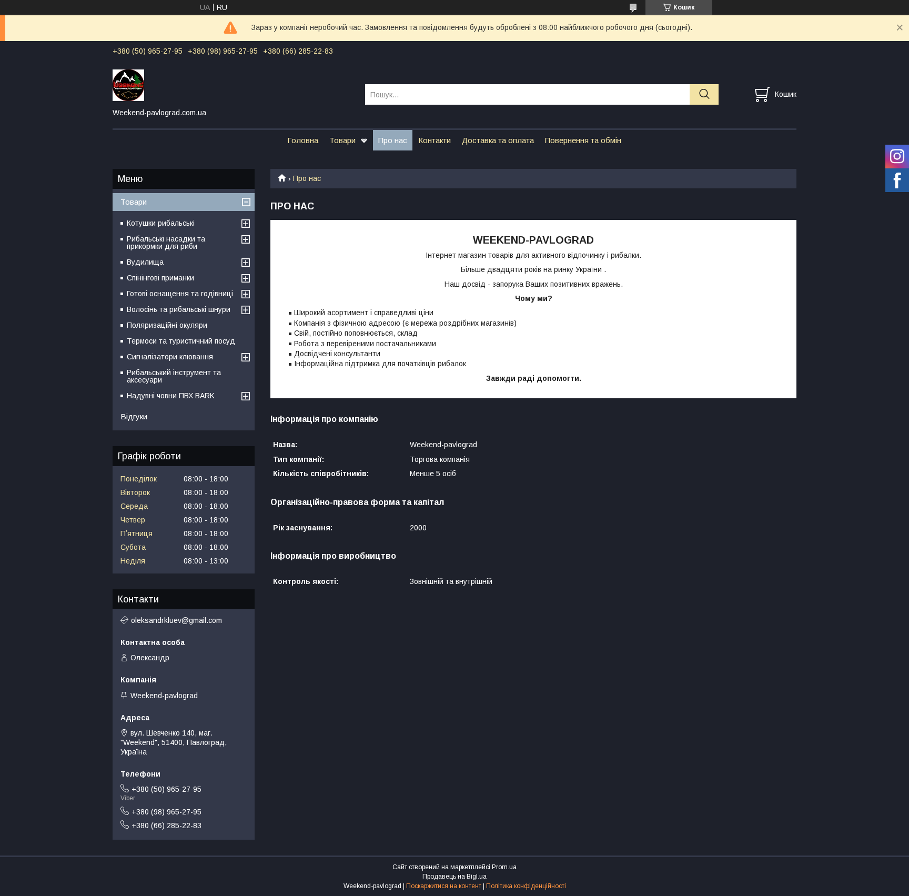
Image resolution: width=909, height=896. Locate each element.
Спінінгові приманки (160, 278)
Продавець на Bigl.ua (454, 876)
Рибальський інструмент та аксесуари (174, 376)
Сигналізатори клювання (170, 357)
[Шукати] (704, 94)
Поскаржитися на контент (443, 886)
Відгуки (133, 416)
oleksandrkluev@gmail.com (176, 620)
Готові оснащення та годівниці (180, 293)
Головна (302, 140)
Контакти (434, 140)
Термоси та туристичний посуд (181, 341)
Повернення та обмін (583, 140)
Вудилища (145, 262)
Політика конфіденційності (526, 886)
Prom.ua (504, 867)
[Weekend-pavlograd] (232, 84)
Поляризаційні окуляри (167, 325)
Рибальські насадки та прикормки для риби (166, 242)
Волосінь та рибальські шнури (178, 309)
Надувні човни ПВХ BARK (171, 395)
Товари (342, 140)
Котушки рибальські (161, 223)
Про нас (392, 140)
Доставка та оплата (498, 140)
